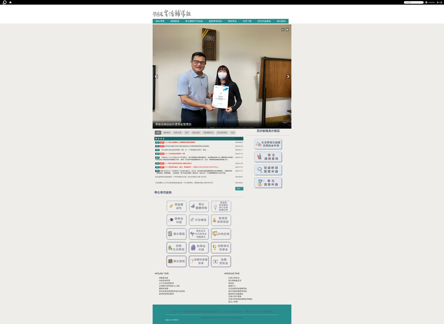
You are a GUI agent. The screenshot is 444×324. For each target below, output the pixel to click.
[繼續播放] (283, 30)
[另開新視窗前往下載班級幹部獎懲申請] (268, 170)
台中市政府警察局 (166, 283)
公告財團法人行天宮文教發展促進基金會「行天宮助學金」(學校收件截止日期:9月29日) (184, 183)
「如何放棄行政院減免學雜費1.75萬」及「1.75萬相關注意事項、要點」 (184, 150)
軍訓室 (231, 283)
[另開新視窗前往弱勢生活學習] (176, 248)
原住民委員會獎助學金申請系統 (172, 291)
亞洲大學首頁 (233, 278)
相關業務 (174, 21)
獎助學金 (232, 21)
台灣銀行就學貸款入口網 (169, 286)
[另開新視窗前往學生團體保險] (199, 206)
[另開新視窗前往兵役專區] (199, 220)
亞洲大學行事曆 (234, 296)
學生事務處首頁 (234, 280)
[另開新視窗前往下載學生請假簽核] (268, 157)
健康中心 (232, 286)
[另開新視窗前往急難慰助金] (221, 261)
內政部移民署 (164, 280)
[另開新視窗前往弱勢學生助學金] (221, 248)
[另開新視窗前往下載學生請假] (176, 261)
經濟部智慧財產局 (166, 294)
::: (290, 7)
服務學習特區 (215, 21)
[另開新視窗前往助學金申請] (199, 248)
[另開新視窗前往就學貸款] (221, 220)
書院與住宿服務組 (235, 294)
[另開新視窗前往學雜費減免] (176, 206)
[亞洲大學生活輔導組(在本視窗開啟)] (172, 14)
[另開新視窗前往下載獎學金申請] (176, 220)
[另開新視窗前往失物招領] (221, 234)
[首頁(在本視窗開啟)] (10, 2)
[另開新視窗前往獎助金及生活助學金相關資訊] (199, 234)
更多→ (239, 188)
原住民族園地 (264, 21)
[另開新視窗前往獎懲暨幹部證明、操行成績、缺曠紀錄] (221, 206)
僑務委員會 (163, 278)
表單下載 (247, 21)
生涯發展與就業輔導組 (237, 288)
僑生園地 (281, 21)
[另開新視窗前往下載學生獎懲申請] (268, 183)
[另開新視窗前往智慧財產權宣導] (199, 261)
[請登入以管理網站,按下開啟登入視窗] (5, 2)
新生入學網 (233, 302)
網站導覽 (160, 21)
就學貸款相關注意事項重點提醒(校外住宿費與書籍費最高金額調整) (187, 146)
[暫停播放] (287, 30)
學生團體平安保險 (194, 21)
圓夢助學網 (163, 288)
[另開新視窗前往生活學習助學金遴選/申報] (268, 144)
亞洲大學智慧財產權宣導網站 (240, 299)
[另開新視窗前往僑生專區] (176, 234)
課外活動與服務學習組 (237, 291)
